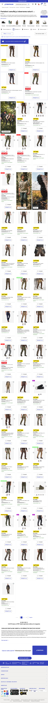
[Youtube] (23, 690)
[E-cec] (7, 694)
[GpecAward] (23, 694)
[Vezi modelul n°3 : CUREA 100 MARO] (41, 495)
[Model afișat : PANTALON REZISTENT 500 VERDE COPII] (7, 495)
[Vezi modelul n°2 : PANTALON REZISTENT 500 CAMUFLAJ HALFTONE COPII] (9, 495)
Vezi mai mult (3, 18)
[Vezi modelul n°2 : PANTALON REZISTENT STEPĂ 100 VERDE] (25, 116)
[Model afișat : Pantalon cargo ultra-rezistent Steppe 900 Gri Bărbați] (39, 528)
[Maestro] (7, 691)
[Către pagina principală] (9, 4)
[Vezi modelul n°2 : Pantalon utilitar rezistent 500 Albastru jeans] (41, 461)
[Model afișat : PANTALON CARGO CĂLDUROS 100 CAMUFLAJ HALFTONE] (38, 358)
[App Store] (14, 691)
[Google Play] (14, 694)
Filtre (7, 33)
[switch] (3, 41)
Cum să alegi (44, 16)
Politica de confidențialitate (15, 699)
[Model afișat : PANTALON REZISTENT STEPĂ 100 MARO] (23, 116)
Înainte (30, 617)
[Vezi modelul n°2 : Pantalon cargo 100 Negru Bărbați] (40, 358)
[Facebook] (21, 690)
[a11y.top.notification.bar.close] (45, 1)
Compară (25, 128)
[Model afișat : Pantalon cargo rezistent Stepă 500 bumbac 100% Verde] (36, 116)
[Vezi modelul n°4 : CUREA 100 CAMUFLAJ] (43, 495)
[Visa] (2, 691)
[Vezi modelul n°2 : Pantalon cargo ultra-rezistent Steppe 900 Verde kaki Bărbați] (41, 528)
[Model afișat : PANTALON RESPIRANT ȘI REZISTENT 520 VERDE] (7, 149)
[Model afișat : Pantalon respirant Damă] (23, 528)
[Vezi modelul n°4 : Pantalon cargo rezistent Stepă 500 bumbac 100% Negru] (43, 116)
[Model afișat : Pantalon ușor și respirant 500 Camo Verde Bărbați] (23, 149)
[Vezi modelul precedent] (17, 107)
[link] (6, 132)
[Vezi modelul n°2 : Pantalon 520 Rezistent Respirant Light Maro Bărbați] (25, 324)
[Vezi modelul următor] (30, 107)
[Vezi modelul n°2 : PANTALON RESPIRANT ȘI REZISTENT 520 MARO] (9, 149)
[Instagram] (25, 690)
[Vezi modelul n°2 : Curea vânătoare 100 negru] (39, 495)
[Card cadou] (5, 693)
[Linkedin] (27, 690)
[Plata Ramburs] (5, 696)
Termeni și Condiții (7, 699)
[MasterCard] (5, 691)
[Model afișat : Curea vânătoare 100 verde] (36, 495)
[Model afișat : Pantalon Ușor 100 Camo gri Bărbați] (7, 358)
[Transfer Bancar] (2, 694)
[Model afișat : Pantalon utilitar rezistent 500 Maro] (39, 461)
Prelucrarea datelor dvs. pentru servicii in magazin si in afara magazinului (32, 699)
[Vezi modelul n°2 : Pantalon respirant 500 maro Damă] (25, 528)
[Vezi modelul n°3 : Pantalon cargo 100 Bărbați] (42, 358)
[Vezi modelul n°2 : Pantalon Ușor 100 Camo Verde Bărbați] (9, 358)
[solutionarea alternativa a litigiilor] (33, 691)
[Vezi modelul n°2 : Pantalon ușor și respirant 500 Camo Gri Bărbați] (25, 149)
